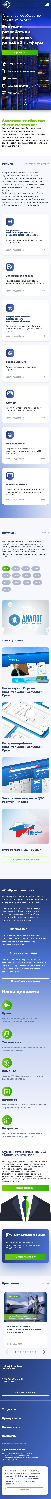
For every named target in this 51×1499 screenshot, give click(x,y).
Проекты (19, 53)
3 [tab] (20, 1352)
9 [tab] (35, 1352)
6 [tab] (28, 1352)
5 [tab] (25, 1352)
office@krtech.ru (12, 1366)
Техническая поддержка (14, 1444)
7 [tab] (30, 1352)
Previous (7, 1352)
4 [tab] (23, 1352)
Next (44, 1352)
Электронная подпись (21, 71)
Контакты (9, 1436)
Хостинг (12, 78)
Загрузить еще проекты (25, 859)
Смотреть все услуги (37, 164)
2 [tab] (18, 1352)
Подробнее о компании (25, 981)
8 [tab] (33, 1352)
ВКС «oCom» (15, 93)
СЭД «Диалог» (16, 64)
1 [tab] (15, 1352)
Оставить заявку (25, 1257)
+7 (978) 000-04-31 (12, 1379)
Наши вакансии (25, 1188)
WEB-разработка (18, 86)
